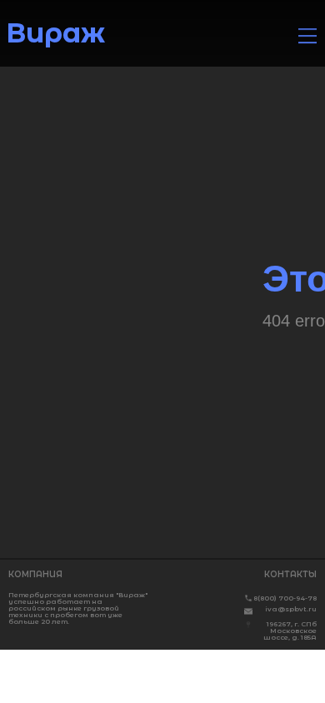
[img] (307, 36)
